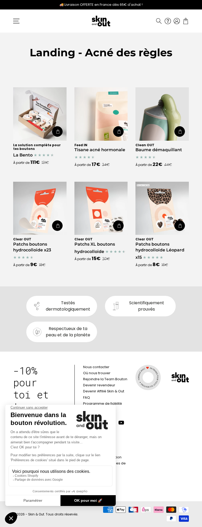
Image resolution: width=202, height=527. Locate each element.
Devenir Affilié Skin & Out (103, 391)
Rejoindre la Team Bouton (105, 379)
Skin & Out (36, 514)
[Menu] (16, 21)
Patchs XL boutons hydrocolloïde (94, 245)
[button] (158, 21)
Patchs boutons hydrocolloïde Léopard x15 (159, 248)
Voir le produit (57, 131)
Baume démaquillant (158, 147)
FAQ (86, 397)
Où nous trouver (96, 373)
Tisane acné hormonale (99, 147)
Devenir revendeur (99, 385)
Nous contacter (96, 366)
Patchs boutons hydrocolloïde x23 (32, 244)
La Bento (37, 150)
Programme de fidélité (102, 403)
